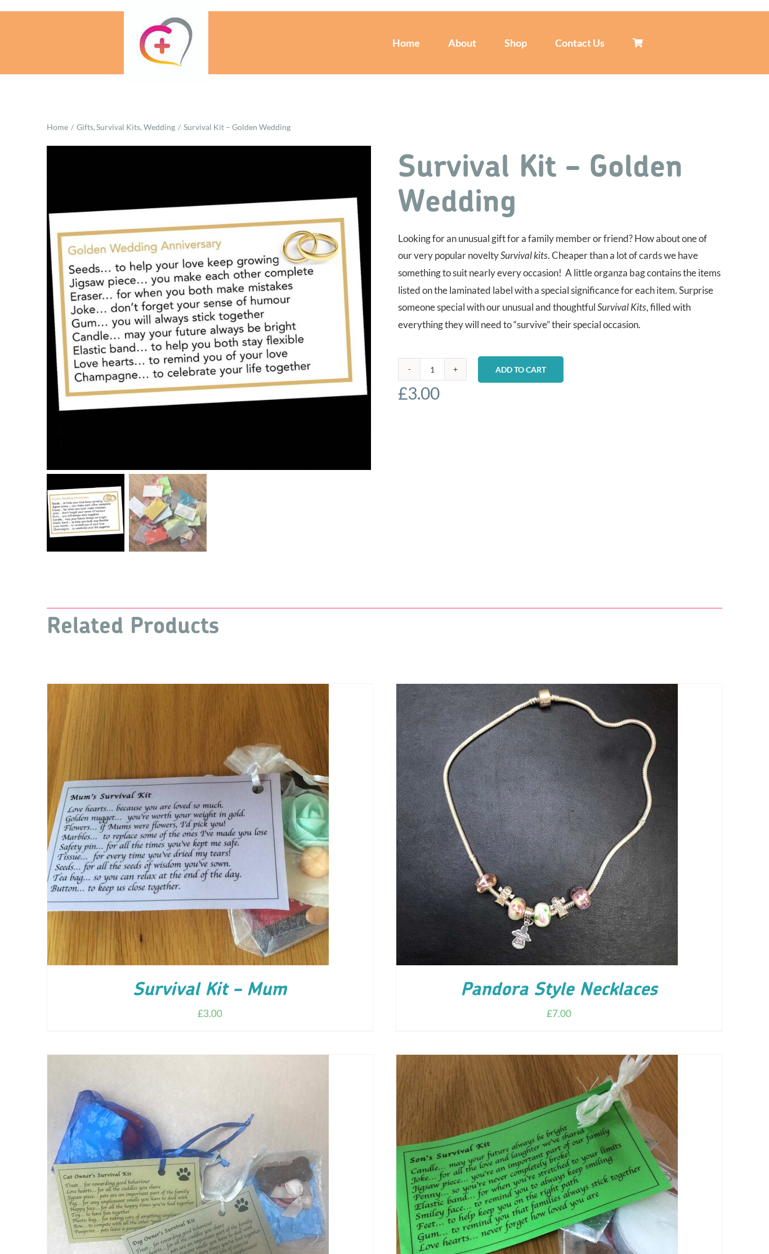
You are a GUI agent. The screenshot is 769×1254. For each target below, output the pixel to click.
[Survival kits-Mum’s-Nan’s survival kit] (209, 308)
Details (221, 827)
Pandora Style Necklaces (559, 991)
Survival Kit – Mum (210, 991)
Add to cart (520, 369)
